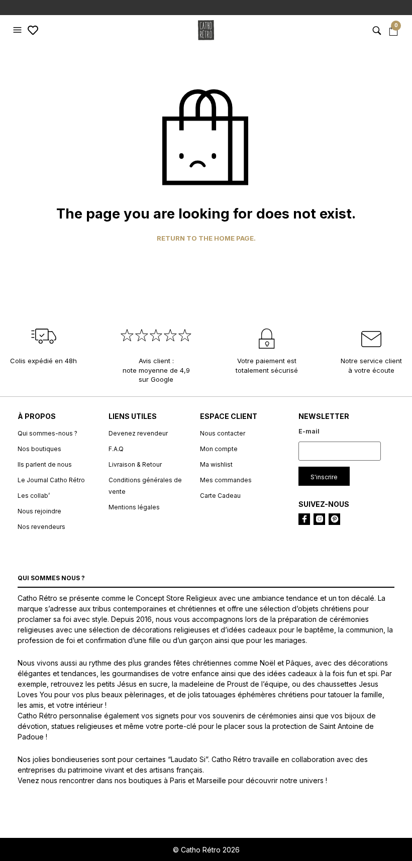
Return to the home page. (206, 238)
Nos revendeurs (41, 526)
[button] (19, 30)
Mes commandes (226, 480)
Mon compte (219, 449)
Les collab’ (34, 495)
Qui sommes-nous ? (47, 433)
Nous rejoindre (39, 511)
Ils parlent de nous (45, 464)
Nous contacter (222, 433)
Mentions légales (134, 507)
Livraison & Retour (135, 464)
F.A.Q (116, 449)
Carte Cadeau (220, 495)
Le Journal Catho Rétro (51, 480)
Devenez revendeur (138, 433)
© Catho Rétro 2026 (206, 849)
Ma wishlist (216, 464)
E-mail (309, 431)
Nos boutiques (39, 449)
